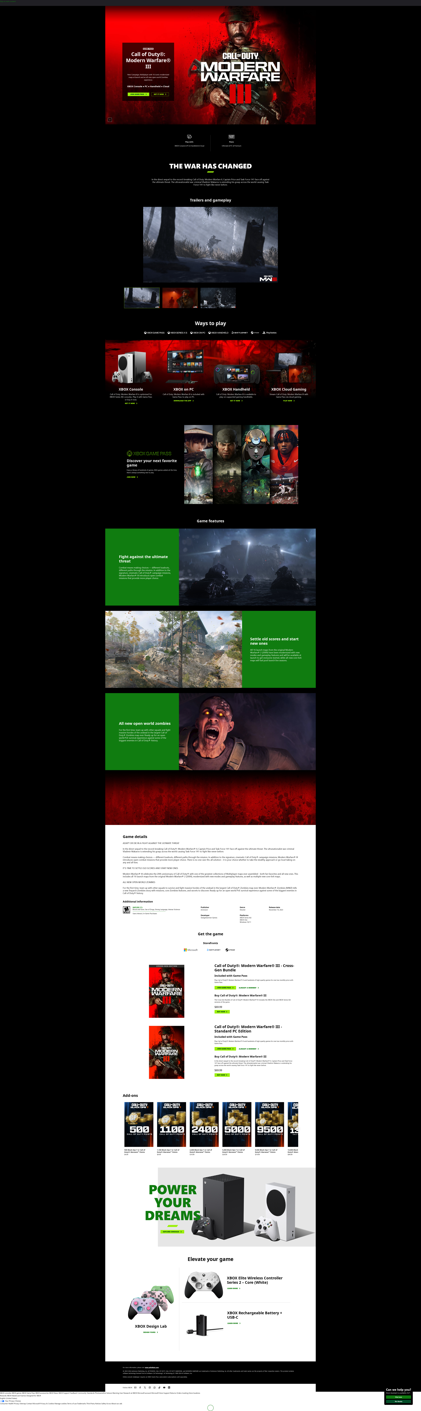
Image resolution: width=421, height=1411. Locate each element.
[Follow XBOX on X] (145, 1387)
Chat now (398, 1397)
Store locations (194, 1393)
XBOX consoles (5, 1393)
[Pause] (110, 120)
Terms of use (72, 1403)
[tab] (142, 297)
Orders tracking (182, 1393)
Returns (173, 1393)
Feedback (73, 1393)
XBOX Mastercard (13, 1395)
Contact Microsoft (33, 1403)
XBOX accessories (42, 1393)
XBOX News (53, 1393)
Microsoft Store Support (160, 1393)
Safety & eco (106, 1403)
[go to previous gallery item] (145, 244)
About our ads (116, 1403)
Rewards (3, 1395)
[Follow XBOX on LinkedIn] (169, 1387)
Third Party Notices (93, 1403)
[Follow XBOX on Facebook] (140, 1387)
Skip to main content (8, 1)
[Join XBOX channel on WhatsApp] (154, 1387)
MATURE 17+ (138, 907)
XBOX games (16, 1393)
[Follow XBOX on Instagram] (150, 1387)
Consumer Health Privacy (9, 1403)
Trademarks (81, 1403)
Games (23, 1395)
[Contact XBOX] (135, 1387)
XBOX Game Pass (28, 1393)
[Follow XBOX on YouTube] (164, 1387)
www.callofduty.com (152, 1367)
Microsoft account (144, 1393)
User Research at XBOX (128, 1393)
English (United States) (8, 1398)
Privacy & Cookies (47, 1403)
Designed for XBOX (33, 1395)
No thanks (398, 1401)
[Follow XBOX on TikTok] (159, 1387)
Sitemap (23, 1403)
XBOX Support (64, 1393)
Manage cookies (60, 1403)
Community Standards (86, 1393)
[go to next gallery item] (275, 244)
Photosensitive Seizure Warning (107, 1393)
